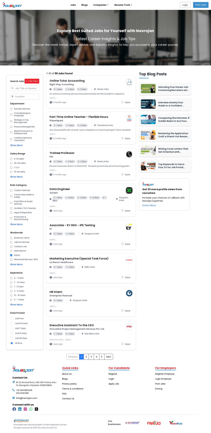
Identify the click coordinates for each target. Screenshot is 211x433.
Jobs (73, 4)
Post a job (201, 4)
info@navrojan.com (26, 398)
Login (185, 4)
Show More (16, 145)
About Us (67, 373)
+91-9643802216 (24, 390)
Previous (72, 356)
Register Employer (165, 373)
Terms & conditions (72, 388)
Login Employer (163, 378)
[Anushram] (132, 423)
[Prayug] (154, 423)
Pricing (158, 388)
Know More (149, 205)
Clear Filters (33, 81)
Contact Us (68, 398)
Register (113, 373)
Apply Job (114, 383)
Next (108, 356)
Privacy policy (69, 383)
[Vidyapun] (176, 423)
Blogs (84, 4)
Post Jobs (160, 383)
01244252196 (22, 393)
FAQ (64, 393)
